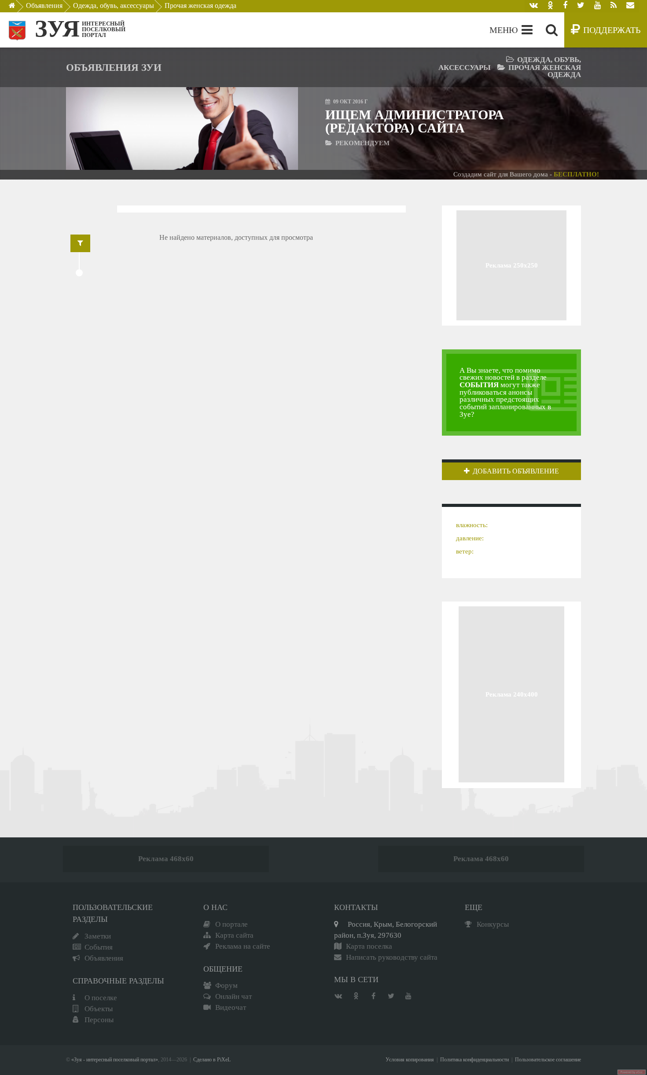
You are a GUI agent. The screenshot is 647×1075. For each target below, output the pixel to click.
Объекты (99, 1009)
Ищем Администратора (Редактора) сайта (414, 121)
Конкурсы (493, 924)
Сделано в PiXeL (212, 1060)
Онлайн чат (233, 996)
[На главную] (18, 8)
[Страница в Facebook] (565, 6)
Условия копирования (410, 1060)
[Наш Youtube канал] (597, 6)
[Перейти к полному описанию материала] (266, 128)
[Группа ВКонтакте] (534, 6)
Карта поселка (369, 946)
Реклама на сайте (242, 946)
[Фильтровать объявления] (80, 243)
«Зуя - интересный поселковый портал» (114, 1060)
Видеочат (230, 1007)
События (99, 947)
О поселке (101, 998)
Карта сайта (234, 935)
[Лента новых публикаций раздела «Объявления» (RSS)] (613, 6)
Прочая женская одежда (200, 5)
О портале (231, 924)
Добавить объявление (516, 471)
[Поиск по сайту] (551, 30)
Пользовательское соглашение (548, 1060)
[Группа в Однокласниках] (550, 6)
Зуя (57, 28)
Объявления (44, 5)
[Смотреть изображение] (97, 128)
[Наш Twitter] (580, 6)
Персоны (99, 1020)
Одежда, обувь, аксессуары (113, 5)
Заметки (98, 936)
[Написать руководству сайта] (630, 6)
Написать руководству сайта (391, 957)
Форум (226, 985)
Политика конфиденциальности (474, 1060)
